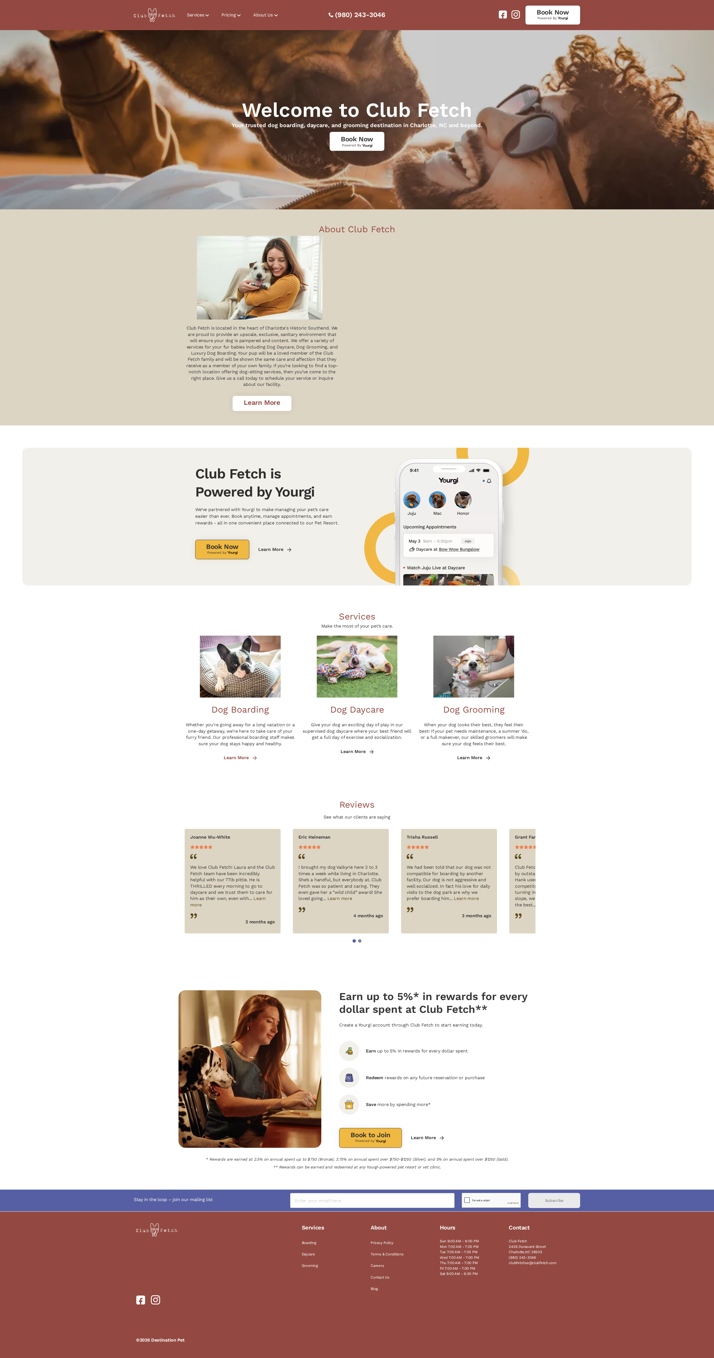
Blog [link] (374, 1289)
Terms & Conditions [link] (387, 1254)
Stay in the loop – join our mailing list (173, 1199)
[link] (500, 14)
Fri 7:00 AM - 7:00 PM (457, 1268)
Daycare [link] (308, 1254)
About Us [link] (262, 15)
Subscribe (554, 1200)
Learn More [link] (271, 549)
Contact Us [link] (380, 1277)
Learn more (339, 898)
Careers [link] (377, 1265)
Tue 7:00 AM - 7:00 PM (458, 1252)
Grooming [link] (310, 1265)
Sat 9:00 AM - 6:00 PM (459, 1274)
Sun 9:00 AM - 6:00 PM (459, 1241)
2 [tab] (359, 941)
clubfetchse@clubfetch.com (532, 1263)
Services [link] (195, 15)
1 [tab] (354, 941)
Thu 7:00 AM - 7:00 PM (459, 1263)
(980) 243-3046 (360, 15)
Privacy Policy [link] (382, 1243)
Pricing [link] (228, 15)
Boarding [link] (309, 1243)
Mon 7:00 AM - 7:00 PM (459, 1247)
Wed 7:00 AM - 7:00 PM (459, 1257)
